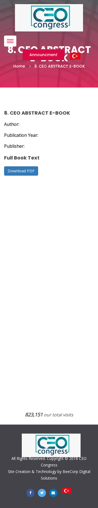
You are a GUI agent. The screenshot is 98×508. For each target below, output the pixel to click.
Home (19, 66)
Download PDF (21, 170)
